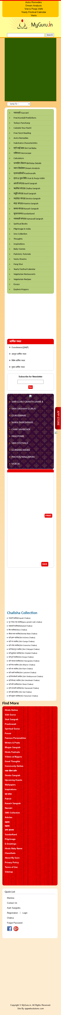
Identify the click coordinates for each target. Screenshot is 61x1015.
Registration (12, 913)
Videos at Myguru (13, 757)
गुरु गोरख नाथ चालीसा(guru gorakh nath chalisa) (25, 622)
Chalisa (10, 918)
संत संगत (8, 794)
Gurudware (19, 415)
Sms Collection (20, 234)
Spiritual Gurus (12, 729)
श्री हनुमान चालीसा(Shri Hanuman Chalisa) (23, 696)
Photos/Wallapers (23, 457)
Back (44, 564)
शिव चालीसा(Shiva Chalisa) (18, 630)
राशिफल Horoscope (22, 153)
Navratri (8, 808)
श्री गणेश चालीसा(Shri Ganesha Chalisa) (23, 645)
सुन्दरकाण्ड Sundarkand (24, 214)
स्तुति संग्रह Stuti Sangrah (25, 194)
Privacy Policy (12, 862)
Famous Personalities (15, 738)
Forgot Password (14, 923)
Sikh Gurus (10, 715)
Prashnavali (10, 724)
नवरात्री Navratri (21, 113)
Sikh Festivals (20, 443)
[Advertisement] (30, 69)
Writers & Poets (12, 743)
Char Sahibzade (21, 429)
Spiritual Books (21, 224)
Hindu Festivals (12, 752)
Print (48, 515)
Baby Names (19, 249)
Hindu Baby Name (13, 848)
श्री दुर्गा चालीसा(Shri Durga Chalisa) (21, 657)
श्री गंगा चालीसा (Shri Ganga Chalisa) (22, 641)
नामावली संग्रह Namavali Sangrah (28, 219)
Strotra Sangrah (12, 775)
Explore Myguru (21, 289)
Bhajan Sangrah (12, 747)
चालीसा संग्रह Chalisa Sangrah (27, 188)
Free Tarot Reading (22, 133)
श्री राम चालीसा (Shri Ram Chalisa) (21, 669)
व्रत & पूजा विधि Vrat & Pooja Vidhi (29, 178)
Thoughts (18, 239)
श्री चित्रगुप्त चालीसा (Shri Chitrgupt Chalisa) (24, 649)
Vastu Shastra (20, 259)
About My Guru (12, 858)
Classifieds (10, 853)
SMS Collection (12, 813)
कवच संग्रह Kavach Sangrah (26, 209)
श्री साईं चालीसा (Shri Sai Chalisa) (20, 692)
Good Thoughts (12, 761)
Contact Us (12, 903)
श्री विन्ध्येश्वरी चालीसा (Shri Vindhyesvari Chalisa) (26, 676)
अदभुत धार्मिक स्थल (19, 354)
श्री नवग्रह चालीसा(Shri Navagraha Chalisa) (24, 661)
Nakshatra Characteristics (25, 143)
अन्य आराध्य (9, 830)
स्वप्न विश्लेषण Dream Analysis (27, 168)
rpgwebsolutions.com (34, 1008)
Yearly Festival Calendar (24, 269)
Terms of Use (11, 867)
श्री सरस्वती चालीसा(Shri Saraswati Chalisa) (24, 688)
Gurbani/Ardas (21, 450)
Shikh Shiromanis (22, 422)
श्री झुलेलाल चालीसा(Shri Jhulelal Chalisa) (23, 653)
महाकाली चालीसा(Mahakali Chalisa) (20, 626)
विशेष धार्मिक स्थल (18, 360)
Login (25, 913)
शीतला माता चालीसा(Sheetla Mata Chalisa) (23, 634)
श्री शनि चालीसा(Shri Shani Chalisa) (21, 684)
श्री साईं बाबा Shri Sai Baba (25, 148)
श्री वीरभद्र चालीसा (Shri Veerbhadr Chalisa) (24, 680)
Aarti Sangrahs (13, 908)
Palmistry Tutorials (22, 254)
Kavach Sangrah (13, 803)
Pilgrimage (10, 839)
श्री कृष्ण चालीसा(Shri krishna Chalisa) (22, 637)
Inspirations (19, 244)
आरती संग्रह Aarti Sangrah (25, 183)
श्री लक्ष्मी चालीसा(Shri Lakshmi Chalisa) (22, 672)
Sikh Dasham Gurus (24, 408)
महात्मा (7, 822)
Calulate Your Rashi (22, 128)
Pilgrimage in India (22, 229)
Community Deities (14, 766)
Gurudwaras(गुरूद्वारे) (20, 347)
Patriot (8, 799)
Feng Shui (18, 264)
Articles (8, 817)
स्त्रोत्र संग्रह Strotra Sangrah (27, 199)
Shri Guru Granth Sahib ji (27, 401)
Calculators (19, 158)
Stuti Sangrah (11, 719)
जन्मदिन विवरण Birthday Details (27, 163)
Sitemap (9, 872)
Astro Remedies (21, 138)
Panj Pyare (18, 436)
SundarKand (11, 834)
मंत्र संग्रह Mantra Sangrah (26, 204)
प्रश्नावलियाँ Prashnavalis (25, 173)
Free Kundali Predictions (25, 118)
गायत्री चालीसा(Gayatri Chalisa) (19, 618)
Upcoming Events (13, 780)
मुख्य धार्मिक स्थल (18, 367)
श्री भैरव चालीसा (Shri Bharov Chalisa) (22, 665)
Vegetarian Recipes (22, 279)
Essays (17, 284)
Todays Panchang (22, 123)
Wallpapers (10, 785)
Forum (8, 733)
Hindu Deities (11, 710)
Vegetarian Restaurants (24, 274)
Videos (16, 464)
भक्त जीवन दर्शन (11, 771)
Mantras (10, 898)
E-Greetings (10, 844)
